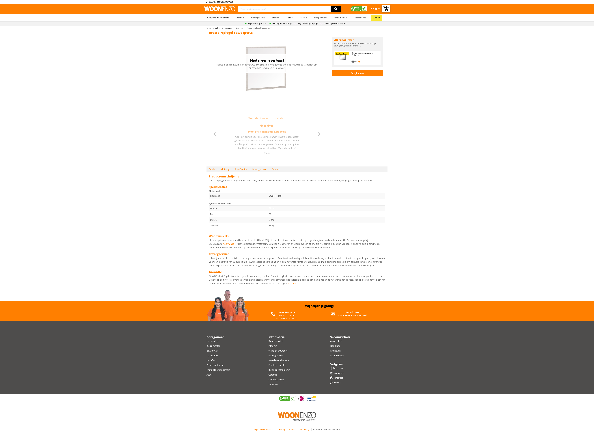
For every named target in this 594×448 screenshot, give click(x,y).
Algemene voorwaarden (264, 429)
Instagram (339, 373)
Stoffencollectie (276, 379)
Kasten (303, 17)
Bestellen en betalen (278, 360)
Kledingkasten (258, 17)
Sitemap (292, 429)
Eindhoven (335, 350)
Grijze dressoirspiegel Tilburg (362, 54)
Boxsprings (212, 350)
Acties (376, 17)
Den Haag (335, 345)
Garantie (276, 169)
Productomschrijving (219, 169)
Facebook (338, 368)
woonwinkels (229, 243)
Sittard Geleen (337, 355)
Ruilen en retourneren (279, 369)
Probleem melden (277, 365)
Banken (240, 17)
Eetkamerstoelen (215, 365)
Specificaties (241, 169)
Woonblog (304, 429)
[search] (336, 9)
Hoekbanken (213, 341)
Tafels (290, 17)
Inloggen (272, 345)
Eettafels (211, 360)
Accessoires (360, 17)
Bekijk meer (357, 73)
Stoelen (275, 17)
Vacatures (273, 384)
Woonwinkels (340, 337)
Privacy (282, 429)
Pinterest (338, 377)
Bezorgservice (259, 169)
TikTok (337, 382)
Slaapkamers (320, 17)
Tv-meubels (212, 355)
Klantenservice (275, 341)
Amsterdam (336, 341)
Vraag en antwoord (278, 350)
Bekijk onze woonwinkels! (221, 1)
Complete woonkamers (218, 17)
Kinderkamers (340, 17)
